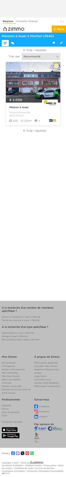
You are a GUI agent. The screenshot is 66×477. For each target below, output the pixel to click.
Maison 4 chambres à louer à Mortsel (21, 316)
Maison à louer (19, 107)
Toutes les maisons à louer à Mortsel (21, 320)
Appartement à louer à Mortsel (18, 332)
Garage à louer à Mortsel (15, 336)
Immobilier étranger (27, 21)
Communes (32, 471)
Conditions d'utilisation (13, 465)
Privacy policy (50, 465)
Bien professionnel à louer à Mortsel (20, 339)
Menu (60, 29)
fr (61, 21)
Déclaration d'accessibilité (51, 471)
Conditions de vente (24, 468)
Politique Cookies (33, 465)
